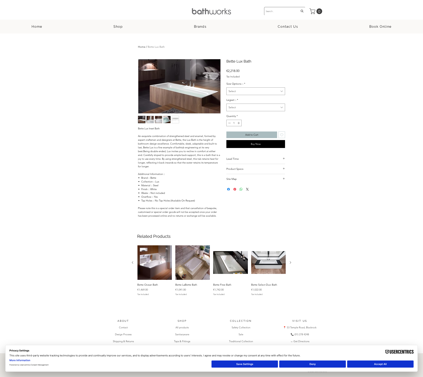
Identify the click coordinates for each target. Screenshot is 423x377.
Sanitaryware (182, 334)
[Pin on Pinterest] (235, 189)
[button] (316, 11)
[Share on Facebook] (229, 189)
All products (182, 327)
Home (141, 46)
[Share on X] (247, 189)
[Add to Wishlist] (281, 134)
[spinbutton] (234, 123)
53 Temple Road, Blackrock (301, 327)
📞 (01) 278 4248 (300, 334)
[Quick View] (154, 262)
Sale (241, 334)
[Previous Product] (133, 262)
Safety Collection (241, 327)
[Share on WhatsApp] (241, 189)
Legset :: (232, 99)
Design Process (123, 334)
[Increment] (239, 123)
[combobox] (285, 11)
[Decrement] (229, 123)
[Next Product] (290, 262)
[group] (211, 275)
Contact (123, 327)
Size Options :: (235, 83)
